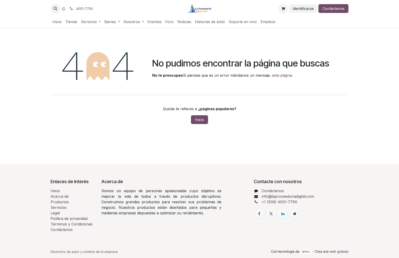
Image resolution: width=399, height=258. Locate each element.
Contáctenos (333, 8)
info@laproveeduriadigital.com (288, 196)
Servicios (58, 207)
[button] (55, 8)
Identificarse (303, 8)
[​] (63, 9)
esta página (282, 75)
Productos (60, 202)
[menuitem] (57, 21)
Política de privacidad (69, 218)
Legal (55, 213)
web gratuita (338, 251)
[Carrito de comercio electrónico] (283, 8)
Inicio (199, 119)
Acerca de (60, 196)
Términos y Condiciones (72, 224)
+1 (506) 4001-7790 (279, 202)
